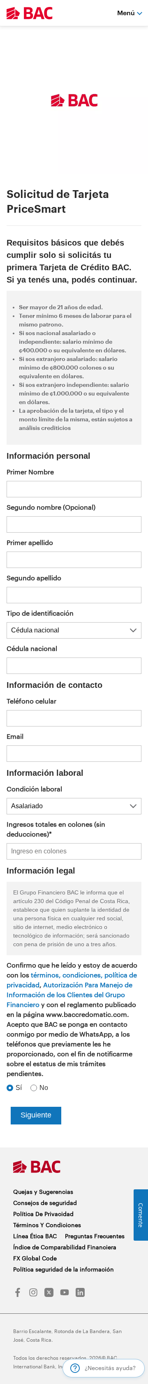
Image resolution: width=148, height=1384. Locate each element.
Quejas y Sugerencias (43, 1191)
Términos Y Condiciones (47, 1224)
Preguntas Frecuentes (95, 1235)
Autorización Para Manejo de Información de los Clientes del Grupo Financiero (69, 994)
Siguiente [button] (36, 1115)
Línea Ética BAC (35, 1235)
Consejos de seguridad (45, 1202)
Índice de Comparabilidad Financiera (64, 1247)
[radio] (16, 1088)
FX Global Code (35, 1258)
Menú (126, 12)
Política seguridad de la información (63, 1269)
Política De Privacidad (43, 1213)
